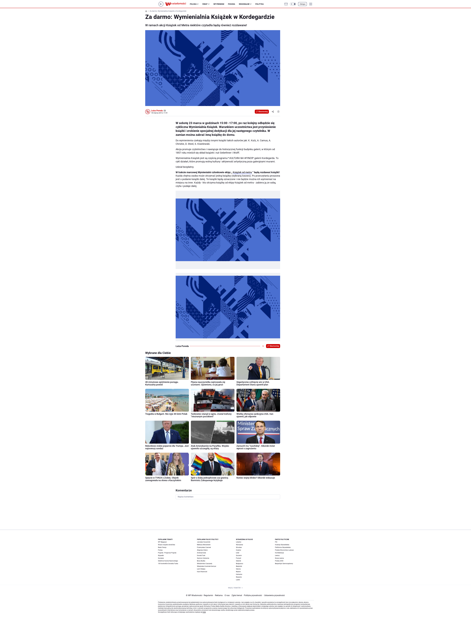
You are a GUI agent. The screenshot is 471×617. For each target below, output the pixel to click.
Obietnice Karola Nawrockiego (168, 561)
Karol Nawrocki (202, 572)
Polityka (259, 4)
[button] (293, 4)
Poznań (238, 558)
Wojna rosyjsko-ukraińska (166, 545)
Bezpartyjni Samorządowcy (284, 563)
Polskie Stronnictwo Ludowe (284, 550)
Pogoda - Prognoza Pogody (167, 553)
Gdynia (238, 569)
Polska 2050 (279, 561)
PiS (276, 542)
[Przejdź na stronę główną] (161, 6)
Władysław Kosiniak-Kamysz (206, 566)
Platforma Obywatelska (283, 547)
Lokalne (238, 542)
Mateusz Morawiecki (203, 545)
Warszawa (239, 545)
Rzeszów (239, 577)
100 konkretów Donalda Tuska (168, 563)
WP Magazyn (162, 542)
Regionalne (244, 4)
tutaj (204, 612)
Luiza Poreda (157, 110)
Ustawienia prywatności (274, 595)
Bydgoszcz (239, 563)
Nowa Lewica (279, 558)
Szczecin (239, 555)
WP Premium (218, 4)
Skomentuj (263, 111)
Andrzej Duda (201, 553)
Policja (160, 550)
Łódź (237, 553)
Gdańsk (238, 561)
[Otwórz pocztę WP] (286, 4)
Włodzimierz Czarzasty (204, 563)
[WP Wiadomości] (177, 4)
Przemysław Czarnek (204, 547)
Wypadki (161, 555)
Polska (193, 4)
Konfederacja (279, 553)
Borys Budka (201, 561)
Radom (238, 572)
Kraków (238, 550)
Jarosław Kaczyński (203, 542)
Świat (205, 4)
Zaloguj (302, 4)
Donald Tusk (201, 555)
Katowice (239, 574)
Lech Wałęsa (201, 569)
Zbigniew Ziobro (202, 550)
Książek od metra (242, 172)
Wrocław (239, 547)
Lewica (277, 555)
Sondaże (161, 558)
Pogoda (231, 4)
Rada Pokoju (162, 547)
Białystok (239, 566)
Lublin (238, 580)
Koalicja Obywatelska (282, 545)
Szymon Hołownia (203, 558)
